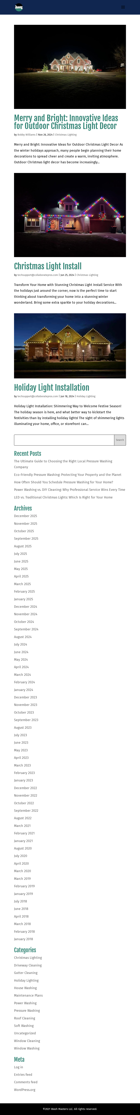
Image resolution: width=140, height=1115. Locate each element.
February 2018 (24, 932)
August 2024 (23, 637)
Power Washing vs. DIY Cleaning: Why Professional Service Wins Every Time (69, 490)
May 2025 (21, 569)
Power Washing (25, 1003)
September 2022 (26, 811)
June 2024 (21, 652)
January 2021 (23, 841)
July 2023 (20, 735)
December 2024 (25, 607)
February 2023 (24, 773)
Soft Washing (24, 1026)
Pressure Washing (27, 1011)
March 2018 (22, 924)
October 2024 (24, 622)
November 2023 (25, 705)
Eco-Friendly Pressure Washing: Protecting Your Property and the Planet (67, 475)
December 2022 (25, 788)
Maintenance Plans (28, 995)
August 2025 (23, 546)
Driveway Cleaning (28, 965)
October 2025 (24, 531)
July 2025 (20, 554)
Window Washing (26, 1048)
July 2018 (20, 901)
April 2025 (21, 576)
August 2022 (23, 818)
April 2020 (21, 864)
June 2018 (21, 909)
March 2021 (22, 826)
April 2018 (21, 916)
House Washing (25, 988)
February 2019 (24, 886)
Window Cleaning (27, 1041)
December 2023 (25, 697)
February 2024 (24, 682)
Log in (18, 1067)
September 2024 (26, 629)
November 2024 (25, 614)
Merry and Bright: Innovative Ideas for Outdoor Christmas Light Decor (66, 122)
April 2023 (21, 758)
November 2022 (25, 796)
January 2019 (23, 894)
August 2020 (23, 848)
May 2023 (21, 750)
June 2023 (21, 743)
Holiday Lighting (86, 396)
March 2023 (22, 765)
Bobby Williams (27, 134)
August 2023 (23, 728)
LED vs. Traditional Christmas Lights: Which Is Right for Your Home (63, 497)
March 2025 (22, 584)
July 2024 (20, 644)
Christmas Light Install (48, 266)
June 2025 (21, 561)
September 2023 (26, 720)
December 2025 (25, 516)
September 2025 (26, 539)
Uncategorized (25, 1033)
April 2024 (21, 667)
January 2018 (23, 939)
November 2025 (25, 524)
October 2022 (24, 803)
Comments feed (26, 1082)
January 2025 (23, 599)
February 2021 (24, 833)
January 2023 (23, 780)
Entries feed (23, 1075)
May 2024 (21, 660)
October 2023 (24, 712)
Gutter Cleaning (25, 973)
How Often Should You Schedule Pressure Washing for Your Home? (63, 482)
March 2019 (22, 879)
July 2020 (20, 856)
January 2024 (23, 690)
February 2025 (24, 592)
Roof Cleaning (24, 1018)
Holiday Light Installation (51, 388)
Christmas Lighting (66, 134)
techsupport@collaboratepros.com (38, 275)
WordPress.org (24, 1090)
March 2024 (22, 675)
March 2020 (22, 871)
